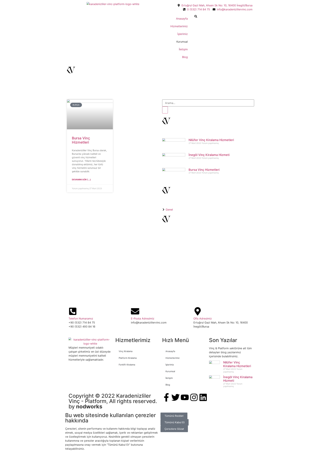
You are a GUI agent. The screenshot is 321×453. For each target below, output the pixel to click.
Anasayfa (182, 18)
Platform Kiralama (128, 358)
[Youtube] (185, 397)
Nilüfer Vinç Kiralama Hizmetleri (211, 140)
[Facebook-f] (166, 397)
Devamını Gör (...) (81, 179)
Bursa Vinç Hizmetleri (81, 140)
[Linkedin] (203, 397)
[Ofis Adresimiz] (197, 311)
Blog (185, 57)
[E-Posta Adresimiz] (135, 311)
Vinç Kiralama (125, 351)
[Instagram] (194, 397)
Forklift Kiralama (127, 364)
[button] (195, 17)
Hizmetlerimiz (179, 26)
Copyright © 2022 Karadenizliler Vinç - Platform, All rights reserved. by (113, 401)
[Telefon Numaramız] (73, 311)
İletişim (183, 49)
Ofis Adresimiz (202, 318)
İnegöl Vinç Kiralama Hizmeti (209, 155)
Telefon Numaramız (81, 318)
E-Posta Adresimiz (142, 318)
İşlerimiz (182, 34)
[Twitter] (175, 397)
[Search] (165, 109)
